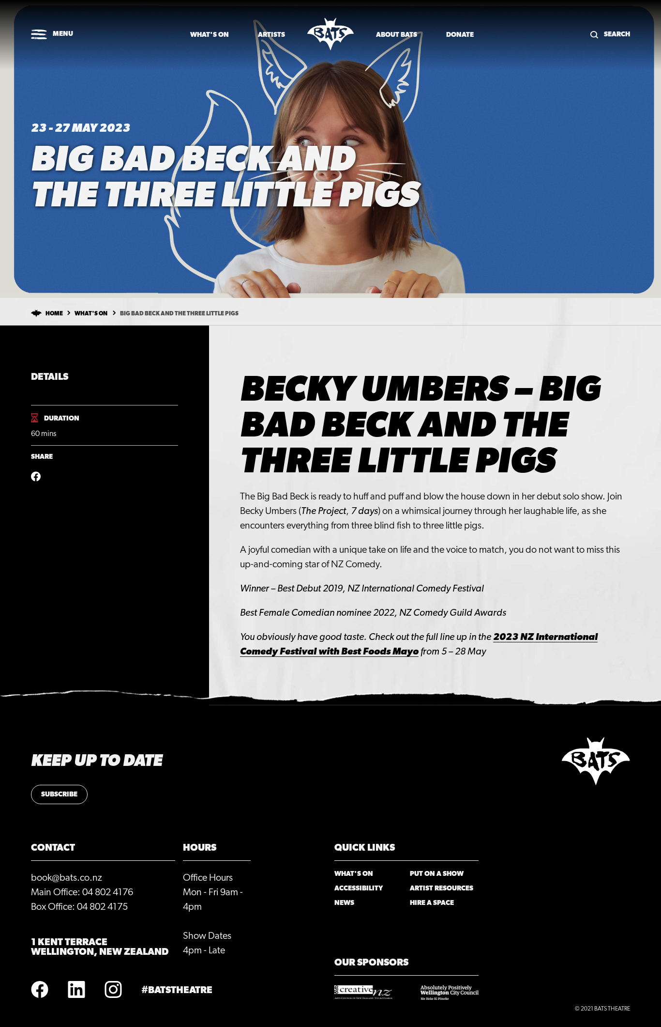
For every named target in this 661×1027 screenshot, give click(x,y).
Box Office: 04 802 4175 (79, 907)
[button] (52, 35)
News (344, 903)
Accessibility (358, 888)
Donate (460, 34)
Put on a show (437, 874)
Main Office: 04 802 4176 (82, 892)
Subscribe (59, 794)
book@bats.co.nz (66, 878)
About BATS (396, 34)
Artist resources (441, 888)
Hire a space (432, 903)
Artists (271, 34)
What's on (209, 34)
